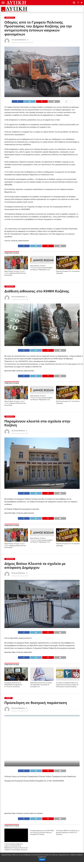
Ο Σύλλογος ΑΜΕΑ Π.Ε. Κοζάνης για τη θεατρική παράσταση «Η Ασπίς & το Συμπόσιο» (67, 832)
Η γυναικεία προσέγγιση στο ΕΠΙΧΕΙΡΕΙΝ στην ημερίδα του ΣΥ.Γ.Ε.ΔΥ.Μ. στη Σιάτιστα (13, 684)
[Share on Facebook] (18, 101)
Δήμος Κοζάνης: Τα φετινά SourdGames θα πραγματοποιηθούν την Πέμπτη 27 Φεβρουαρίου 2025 (41, 267)
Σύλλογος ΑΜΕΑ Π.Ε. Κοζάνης (33, 813)
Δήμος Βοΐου (27, 652)
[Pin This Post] (42, 101)
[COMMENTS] (66, 101)
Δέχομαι (42, 859)
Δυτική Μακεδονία (20, 40)
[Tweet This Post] (30, 101)
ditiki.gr (14, 241)
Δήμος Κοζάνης (23, 241)
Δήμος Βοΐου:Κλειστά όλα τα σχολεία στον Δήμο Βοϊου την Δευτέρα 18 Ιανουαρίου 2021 (41, 684)
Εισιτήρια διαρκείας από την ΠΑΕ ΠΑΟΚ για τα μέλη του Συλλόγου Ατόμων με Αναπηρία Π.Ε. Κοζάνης (42, 832)
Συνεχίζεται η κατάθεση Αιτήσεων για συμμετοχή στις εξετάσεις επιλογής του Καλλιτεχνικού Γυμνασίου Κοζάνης (67, 684)
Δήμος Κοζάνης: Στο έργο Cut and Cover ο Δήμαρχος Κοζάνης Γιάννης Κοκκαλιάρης (15, 273)
